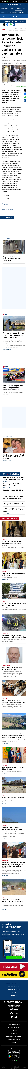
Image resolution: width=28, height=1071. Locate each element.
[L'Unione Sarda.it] (14, 4)
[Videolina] (14, 966)
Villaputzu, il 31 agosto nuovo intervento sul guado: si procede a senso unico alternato (12, 901)
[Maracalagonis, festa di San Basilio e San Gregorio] (14, 560)
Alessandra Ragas (7, 349)
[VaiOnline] (14, 1014)
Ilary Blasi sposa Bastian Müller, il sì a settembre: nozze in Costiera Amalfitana (13, 456)
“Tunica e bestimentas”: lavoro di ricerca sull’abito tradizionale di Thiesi (13, 509)
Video (12, 8)
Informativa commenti (14, 1039)
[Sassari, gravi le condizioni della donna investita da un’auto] (14, 591)
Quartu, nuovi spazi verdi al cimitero (13, 797)
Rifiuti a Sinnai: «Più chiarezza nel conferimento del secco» (13, 504)
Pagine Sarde (14, 995)
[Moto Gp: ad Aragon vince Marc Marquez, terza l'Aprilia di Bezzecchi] (14, 375)
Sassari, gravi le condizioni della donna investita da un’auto (13, 491)
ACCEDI (24, 1)
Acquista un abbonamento (14, 986)
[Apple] (14, 1052)
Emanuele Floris (6, 481)
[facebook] (5, 1)
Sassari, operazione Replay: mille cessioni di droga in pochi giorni (13, 478)
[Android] (14, 1056)
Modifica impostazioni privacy (14, 1036)
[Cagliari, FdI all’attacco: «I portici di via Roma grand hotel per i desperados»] (14, 247)
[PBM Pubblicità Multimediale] (14, 1017)
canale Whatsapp (21, 87)
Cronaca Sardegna (14, 21)
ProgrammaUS (4, 8)
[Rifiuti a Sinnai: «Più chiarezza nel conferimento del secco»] (14, 655)
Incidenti (21, 12)
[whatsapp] (7, 1)
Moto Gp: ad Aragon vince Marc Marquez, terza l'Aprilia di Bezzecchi (13, 388)
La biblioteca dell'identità (14, 989)
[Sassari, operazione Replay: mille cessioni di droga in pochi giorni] (14, 529)
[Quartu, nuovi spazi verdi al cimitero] (14, 785)
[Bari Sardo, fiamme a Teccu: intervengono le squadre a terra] (14, 815)
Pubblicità (14, 1030)
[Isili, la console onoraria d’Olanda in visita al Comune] (14, 755)
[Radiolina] (14, 974)
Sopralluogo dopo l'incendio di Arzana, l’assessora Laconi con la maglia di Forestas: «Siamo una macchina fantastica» (14, 865)
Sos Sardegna (13, 12)
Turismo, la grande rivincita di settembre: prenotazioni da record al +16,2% (13, 335)
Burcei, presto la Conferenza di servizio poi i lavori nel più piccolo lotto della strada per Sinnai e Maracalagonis (14, 735)
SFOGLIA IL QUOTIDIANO (8, 16)
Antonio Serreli (6, 487)
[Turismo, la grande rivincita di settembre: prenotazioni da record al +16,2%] (14, 323)
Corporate (14, 1042)
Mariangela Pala (6, 513)
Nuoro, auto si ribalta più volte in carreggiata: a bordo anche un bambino (13, 498)
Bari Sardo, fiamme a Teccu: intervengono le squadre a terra (12, 828)
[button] (4, 24)
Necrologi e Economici (14, 1027)
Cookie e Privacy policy (14, 1024)
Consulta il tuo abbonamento (14, 983)
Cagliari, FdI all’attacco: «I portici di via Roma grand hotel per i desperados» (13, 258)
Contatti (14, 1033)
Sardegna (18, 8)
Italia (24, 8)
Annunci (14, 992)
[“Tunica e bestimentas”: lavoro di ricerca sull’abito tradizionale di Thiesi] (14, 688)
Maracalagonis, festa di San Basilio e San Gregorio (12, 484)
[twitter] (2, 1)
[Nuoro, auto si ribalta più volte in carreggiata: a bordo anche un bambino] (14, 622)
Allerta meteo (9, 209)
